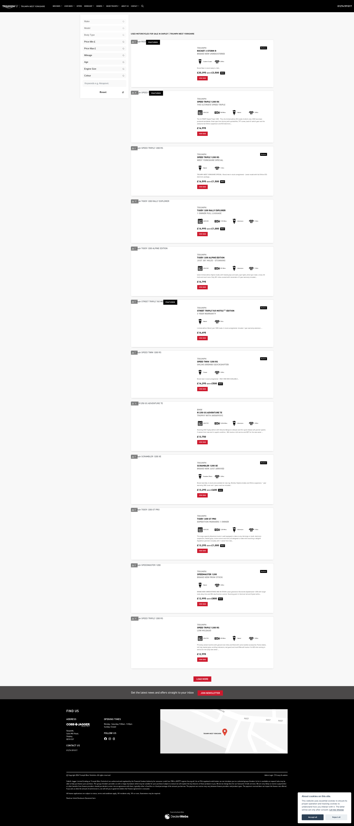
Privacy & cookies (281, 775)
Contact (134, 6)
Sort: (135, 17)
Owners (99, 6)
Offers (79, 6)
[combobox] (104, 21)
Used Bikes (68, 6)
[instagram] (110, 739)
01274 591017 (345, 6)
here (94, 798)
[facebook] (106, 739)
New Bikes (57, 6)
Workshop (88, 6)
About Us (125, 6)
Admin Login (269, 775)
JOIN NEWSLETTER (210, 693)
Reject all (336, 817)
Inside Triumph (112, 6)
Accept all (312, 817)
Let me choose (336, 810)
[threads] (115, 739)
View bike (202, 78)
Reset (103, 92)
